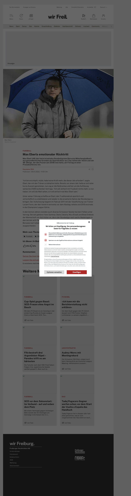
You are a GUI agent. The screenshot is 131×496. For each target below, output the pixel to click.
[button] (65, 244)
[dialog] (65, 248)
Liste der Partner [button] (55, 256)
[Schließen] (89, 222)
